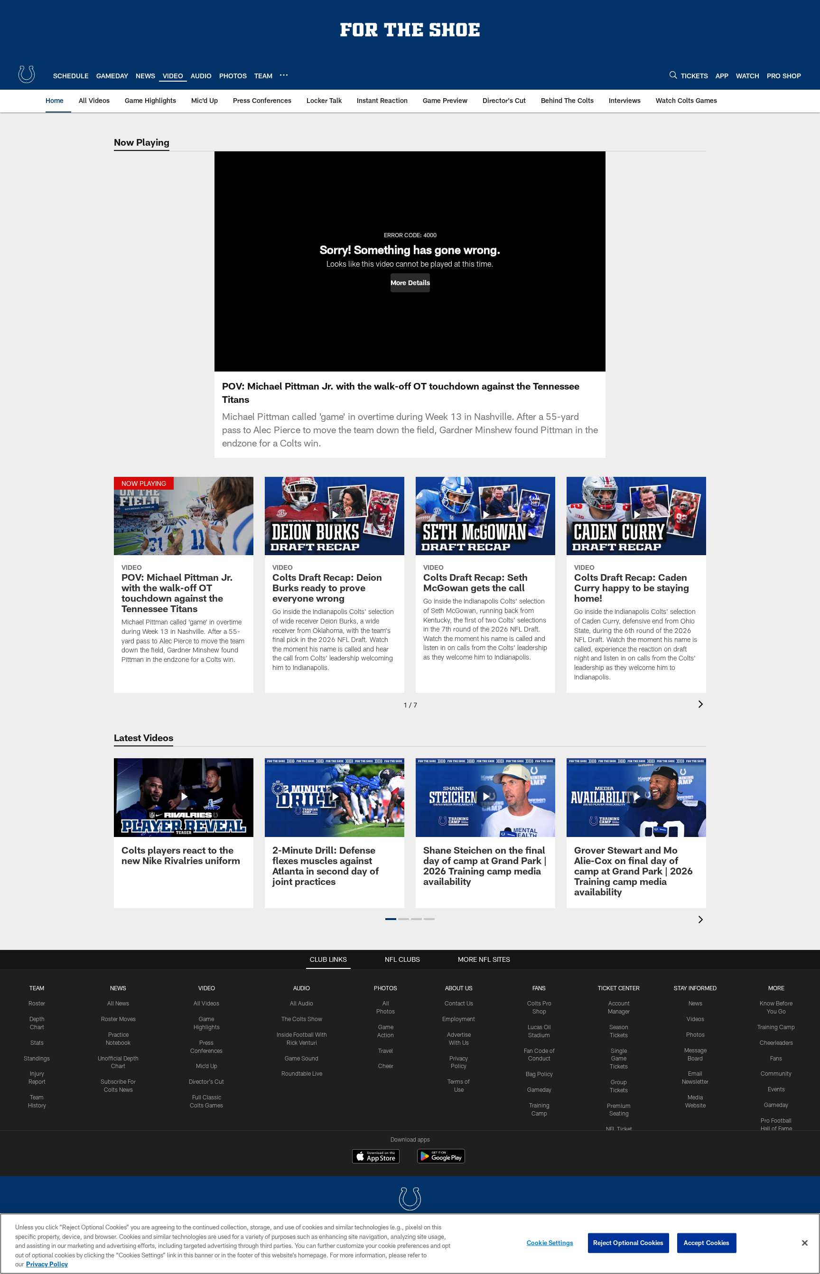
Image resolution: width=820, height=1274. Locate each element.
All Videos (206, 1003)
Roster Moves (118, 1018)
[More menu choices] (284, 75)
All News (118, 1003)
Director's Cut (206, 1081)
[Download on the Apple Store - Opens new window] (376, 1157)
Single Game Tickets (619, 1058)
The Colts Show (301, 1018)
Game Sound (301, 1058)
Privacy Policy (47, 1264)
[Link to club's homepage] (26, 74)
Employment (458, 1018)
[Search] (673, 74)
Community (776, 1073)
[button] (410, 282)
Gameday (539, 1089)
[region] (410, 1243)
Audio (301, 988)
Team (36, 988)
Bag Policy (539, 1073)
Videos (695, 1018)
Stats (37, 1042)
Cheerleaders (776, 1042)
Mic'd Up (206, 1065)
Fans (776, 1058)
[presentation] (702, 705)
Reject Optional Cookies (628, 1242)
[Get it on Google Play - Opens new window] (441, 1160)
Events (776, 1089)
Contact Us (459, 1003)
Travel (385, 1050)
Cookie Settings (550, 1242)
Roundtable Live (301, 1073)
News (118, 988)
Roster (36, 1003)
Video (206, 988)
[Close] (804, 1243)
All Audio (301, 1003)
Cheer (385, 1065)
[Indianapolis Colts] (410, 1200)
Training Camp (776, 1026)
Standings (37, 1058)
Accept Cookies (707, 1242)
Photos (385, 988)
